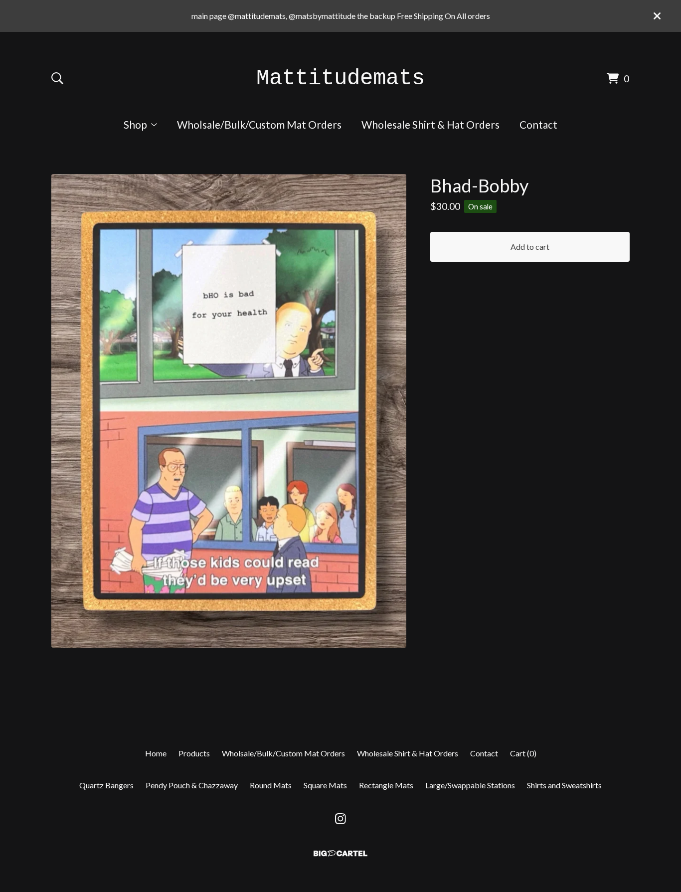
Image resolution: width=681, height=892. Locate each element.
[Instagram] (340, 818)
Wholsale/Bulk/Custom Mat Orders (259, 124)
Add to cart (530, 246)
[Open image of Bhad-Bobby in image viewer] (228, 410)
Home (156, 753)
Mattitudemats (340, 78)
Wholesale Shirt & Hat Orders (430, 124)
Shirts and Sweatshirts (564, 785)
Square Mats (325, 785)
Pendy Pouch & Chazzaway (192, 785)
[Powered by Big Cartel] (340, 853)
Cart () (523, 753)
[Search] (57, 78)
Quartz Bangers (106, 785)
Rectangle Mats (386, 785)
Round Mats (271, 785)
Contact (538, 124)
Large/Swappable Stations (470, 785)
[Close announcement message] (657, 16)
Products (194, 753)
